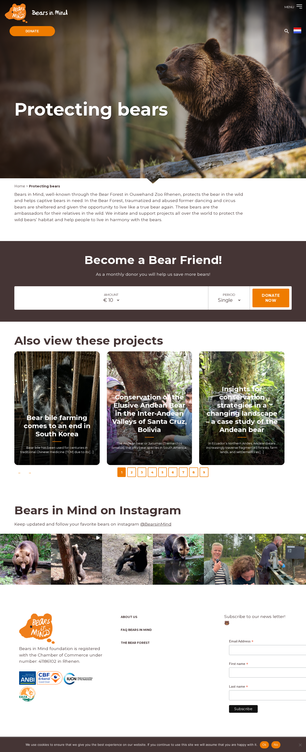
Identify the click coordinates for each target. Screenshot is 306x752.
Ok (264, 744)
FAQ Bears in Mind (136, 630)
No (276, 744)
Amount (111, 295)
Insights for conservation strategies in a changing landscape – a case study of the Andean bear (242, 409)
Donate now (271, 298)
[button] (25, 559)
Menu (289, 7)
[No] (300, 744)
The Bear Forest (135, 643)
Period (229, 295)
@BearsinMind (155, 524)
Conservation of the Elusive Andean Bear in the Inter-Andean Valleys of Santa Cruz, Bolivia (149, 413)
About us (129, 617)
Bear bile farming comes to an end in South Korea (57, 426)
